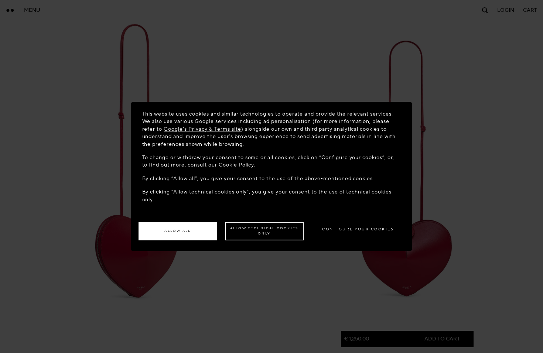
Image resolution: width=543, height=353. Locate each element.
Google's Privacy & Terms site (202, 129)
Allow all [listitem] (177, 231)
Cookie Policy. (237, 165)
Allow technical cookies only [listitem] (264, 231)
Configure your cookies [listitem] (358, 229)
